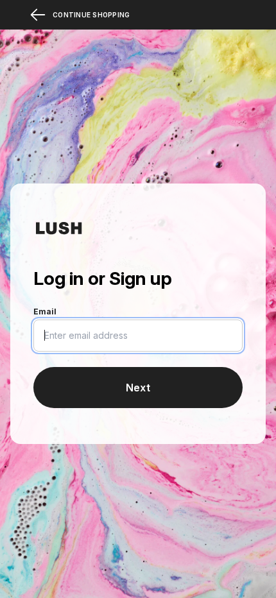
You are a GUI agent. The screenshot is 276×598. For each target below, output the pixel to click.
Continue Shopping (91, 15)
